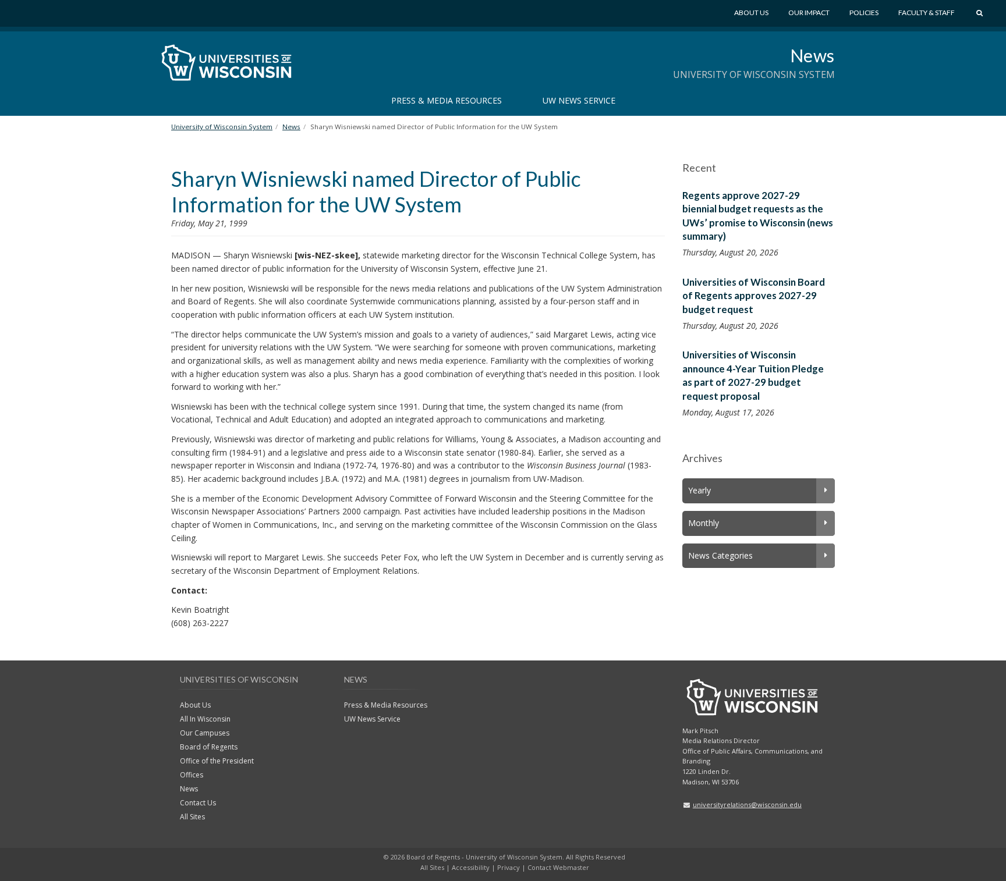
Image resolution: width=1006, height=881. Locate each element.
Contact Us (198, 803)
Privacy (508, 867)
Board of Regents (209, 747)
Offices (191, 775)
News (812, 55)
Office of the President (217, 761)
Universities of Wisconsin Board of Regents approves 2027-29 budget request (753, 295)
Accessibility (471, 867)
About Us (751, 12)
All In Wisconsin (205, 719)
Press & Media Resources (446, 100)
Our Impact (809, 12)
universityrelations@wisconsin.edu (747, 804)
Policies (864, 12)
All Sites (192, 817)
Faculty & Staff (926, 12)
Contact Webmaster (558, 867)
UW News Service (579, 100)
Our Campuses (204, 733)
